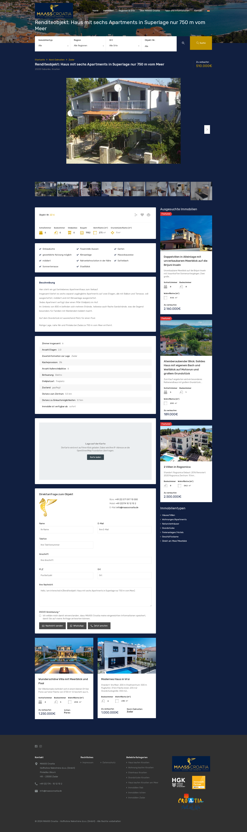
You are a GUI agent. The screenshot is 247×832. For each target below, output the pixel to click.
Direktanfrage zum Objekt (56, 494)
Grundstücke (168, 528)
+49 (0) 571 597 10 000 (126, 499)
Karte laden (95, 457)
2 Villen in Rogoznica (177, 466)
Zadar (71, 59)
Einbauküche (49, 249)
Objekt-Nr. (150, 40)
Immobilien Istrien (137, 793)
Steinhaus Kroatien (137, 773)
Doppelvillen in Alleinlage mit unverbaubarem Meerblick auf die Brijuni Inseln (185, 261)
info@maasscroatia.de (127, 507)
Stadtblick (85, 266)
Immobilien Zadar (136, 798)
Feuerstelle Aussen (89, 249)
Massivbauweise (126, 255)
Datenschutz (108, 763)
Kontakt (198, 10)
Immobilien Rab (135, 788)
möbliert (47, 260)
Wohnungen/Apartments (174, 519)
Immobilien (108, 10)
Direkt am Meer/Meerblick (174, 541)
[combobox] (52, 46)
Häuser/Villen (168, 515)
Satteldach (123, 260)
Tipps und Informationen (177, 10)
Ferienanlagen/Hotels (173, 532)
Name (42, 523)
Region (77, 40)
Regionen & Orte (127, 10)
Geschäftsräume (170, 536)
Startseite (40, 59)
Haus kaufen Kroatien (138, 763)
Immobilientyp (45, 40)
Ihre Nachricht (46, 584)
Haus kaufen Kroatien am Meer (143, 783)
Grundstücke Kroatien (139, 778)
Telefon (43, 539)
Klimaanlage (86, 255)
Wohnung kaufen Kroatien (141, 768)
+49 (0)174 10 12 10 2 (126, 503)
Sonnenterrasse (50, 266)
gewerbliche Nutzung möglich (57, 255)
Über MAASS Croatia (150, 10)
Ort (111, 40)
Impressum (87, 763)
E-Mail (101, 523)
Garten (121, 249)
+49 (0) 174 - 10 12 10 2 (51, 783)
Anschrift (44, 554)
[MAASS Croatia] (54, 17)
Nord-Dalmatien (57, 59)
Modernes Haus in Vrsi (115, 679)
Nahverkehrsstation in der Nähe (95, 260)
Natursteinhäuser (170, 523)
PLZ (41, 569)
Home (95, 10)
